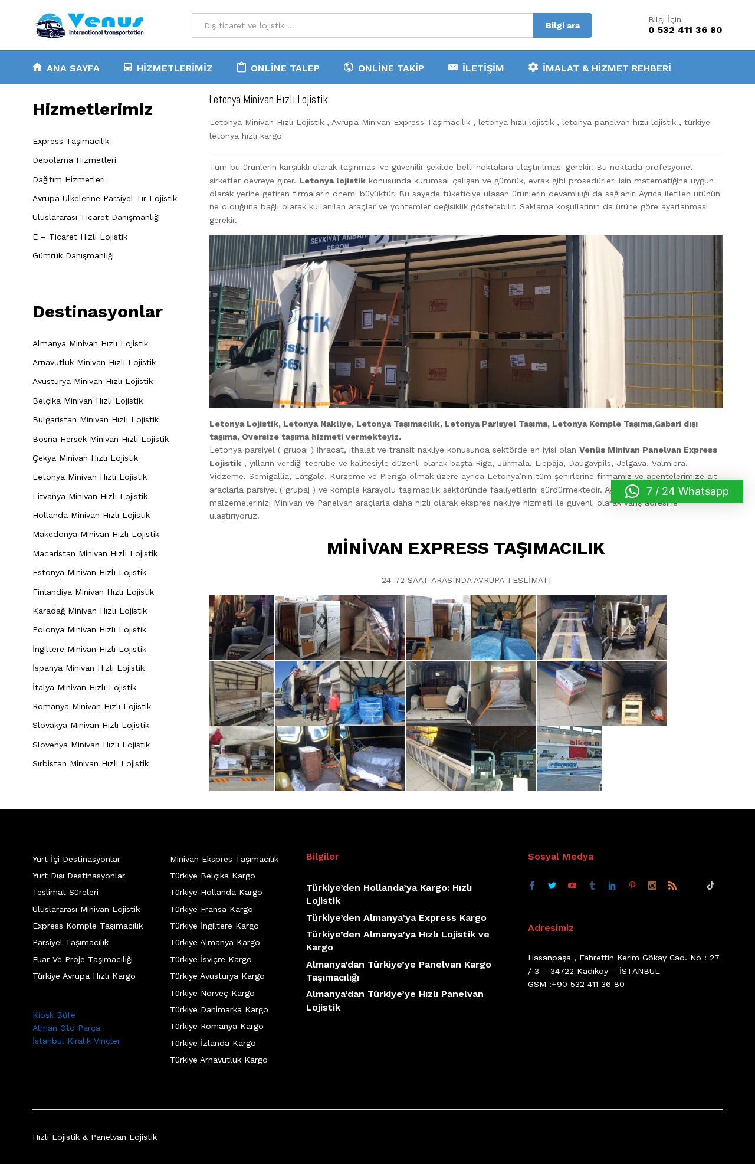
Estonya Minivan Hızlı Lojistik (89, 572)
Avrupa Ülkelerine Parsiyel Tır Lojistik (104, 198)
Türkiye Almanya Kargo (215, 942)
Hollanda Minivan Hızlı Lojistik (91, 515)
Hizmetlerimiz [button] (175, 68)
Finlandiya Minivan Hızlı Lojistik (93, 591)
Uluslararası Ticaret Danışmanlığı (96, 217)
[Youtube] (572, 886)
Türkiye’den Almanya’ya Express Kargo (396, 917)
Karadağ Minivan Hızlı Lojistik (89, 610)
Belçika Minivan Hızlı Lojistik (87, 400)
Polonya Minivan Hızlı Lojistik (89, 629)
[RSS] (672, 886)
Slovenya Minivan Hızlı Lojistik (91, 744)
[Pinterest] (632, 886)
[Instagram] (652, 886)
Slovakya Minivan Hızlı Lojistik (90, 725)
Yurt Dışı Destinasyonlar (78, 875)
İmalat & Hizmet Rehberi (607, 68)
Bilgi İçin (664, 19)
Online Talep (285, 68)
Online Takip (391, 68)
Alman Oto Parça (66, 1027)
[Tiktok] (711, 886)
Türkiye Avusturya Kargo (217, 976)
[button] (677, 491)
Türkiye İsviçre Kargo (211, 959)
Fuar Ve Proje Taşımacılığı (82, 959)
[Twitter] (552, 886)
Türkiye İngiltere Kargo (214, 925)
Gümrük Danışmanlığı (73, 255)
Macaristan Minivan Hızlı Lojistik (94, 553)
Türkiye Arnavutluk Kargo (219, 1059)
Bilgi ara (563, 25)
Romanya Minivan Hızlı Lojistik (91, 706)
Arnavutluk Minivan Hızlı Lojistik (94, 362)
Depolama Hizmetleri (74, 160)
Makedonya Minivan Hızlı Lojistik (95, 534)
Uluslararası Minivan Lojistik (86, 909)
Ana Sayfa (73, 68)
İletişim (483, 68)
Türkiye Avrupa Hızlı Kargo (84, 976)
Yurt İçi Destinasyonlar (76, 859)
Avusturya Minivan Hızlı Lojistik (92, 381)
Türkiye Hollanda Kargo (216, 892)
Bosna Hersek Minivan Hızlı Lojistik (100, 439)
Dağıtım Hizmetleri (68, 179)
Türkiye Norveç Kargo (212, 993)
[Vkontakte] (691, 886)
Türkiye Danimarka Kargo (219, 1009)
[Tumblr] (592, 886)
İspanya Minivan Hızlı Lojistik (88, 668)
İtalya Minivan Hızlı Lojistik (84, 687)
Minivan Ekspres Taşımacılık (224, 859)
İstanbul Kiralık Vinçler (76, 1040)
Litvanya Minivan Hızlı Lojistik (89, 496)
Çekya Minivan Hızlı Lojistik (85, 458)
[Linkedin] (612, 886)
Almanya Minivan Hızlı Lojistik (90, 343)
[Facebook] (532, 886)
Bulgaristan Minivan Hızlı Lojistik (95, 419)
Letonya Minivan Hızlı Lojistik (89, 476)
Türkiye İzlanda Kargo (213, 1043)
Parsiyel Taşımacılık (70, 942)
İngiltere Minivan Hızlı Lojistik (89, 649)
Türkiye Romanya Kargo (217, 1026)
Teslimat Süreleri (65, 892)
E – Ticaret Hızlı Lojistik (79, 236)
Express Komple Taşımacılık (87, 925)
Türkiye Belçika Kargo (212, 875)
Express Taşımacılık (70, 141)
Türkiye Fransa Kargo (211, 909)
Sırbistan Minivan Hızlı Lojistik (90, 763)
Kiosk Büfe (54, 1014)
